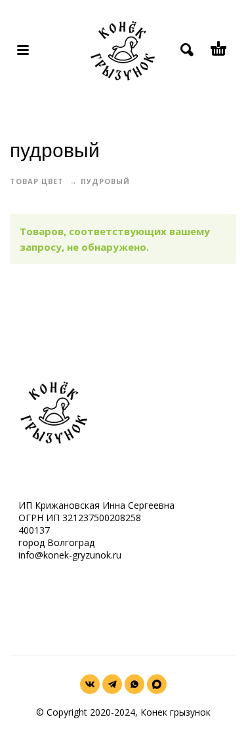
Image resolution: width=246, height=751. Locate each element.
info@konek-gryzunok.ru (69, 555)
